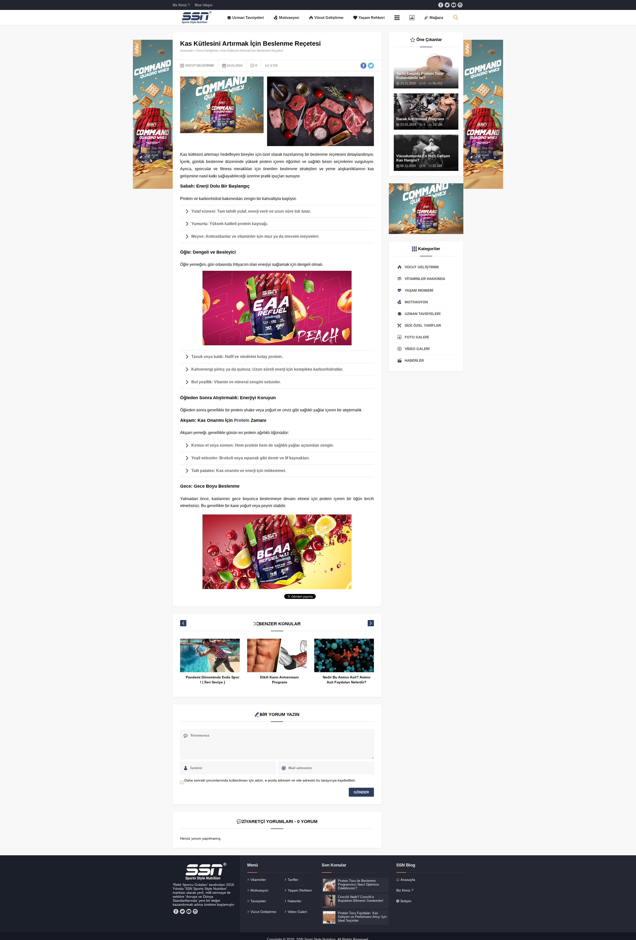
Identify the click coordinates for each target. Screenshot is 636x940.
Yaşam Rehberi (371, 17)
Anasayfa (186, 50)
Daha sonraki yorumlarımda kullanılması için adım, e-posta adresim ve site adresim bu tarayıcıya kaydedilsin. (270, 780)
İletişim (405, 901)
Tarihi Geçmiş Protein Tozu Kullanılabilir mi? (419, 75)
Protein (241, 420)
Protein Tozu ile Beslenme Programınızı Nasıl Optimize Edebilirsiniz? (346, 682)
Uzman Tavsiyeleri (248, 17)
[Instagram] (460, 4)
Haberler (294, 901)
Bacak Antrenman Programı (420, 119)
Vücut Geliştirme (328, 17)
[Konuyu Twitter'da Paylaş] (371, 66)
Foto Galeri (411, 17)
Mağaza (436, 17)
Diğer (397, 17)
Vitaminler (258, 880)
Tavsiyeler (258, 901)
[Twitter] (447, 4)
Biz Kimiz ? (181, 5)
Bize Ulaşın (203, 5)
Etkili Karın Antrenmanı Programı (212, 679)
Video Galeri (297, 912)
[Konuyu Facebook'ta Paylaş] (363, 66)
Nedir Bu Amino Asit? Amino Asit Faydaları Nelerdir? (279, 679)
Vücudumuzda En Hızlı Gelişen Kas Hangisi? (423, 158)
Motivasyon (289, 17)
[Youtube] (453, 4)
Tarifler (293, 880)
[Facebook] (440, 4)
